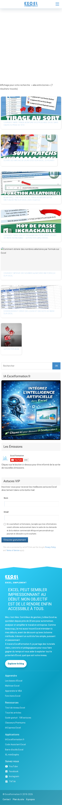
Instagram (14, 776)
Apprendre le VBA (13, 691)
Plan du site (18, 799)
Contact (7, 799)
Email (6, 512)
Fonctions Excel (12, 696)
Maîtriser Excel (12, 686)
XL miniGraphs (12, 754)
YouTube (13, 766)
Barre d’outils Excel (14, 749)
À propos (30, 799)
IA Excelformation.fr (14, 739)
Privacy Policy (50, 547)
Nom (6, 498)
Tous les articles (13, 712)
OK (56, 366)
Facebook (13, 771)
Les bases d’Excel (13, 681)
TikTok (12, 781)
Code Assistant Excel (15, 744)
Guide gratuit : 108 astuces (18, 717)
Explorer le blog (16, 663)
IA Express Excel (13, 727)
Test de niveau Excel (15, 707)
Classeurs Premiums (15, 722)
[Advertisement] (31, 41)
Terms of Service (12, 550)
